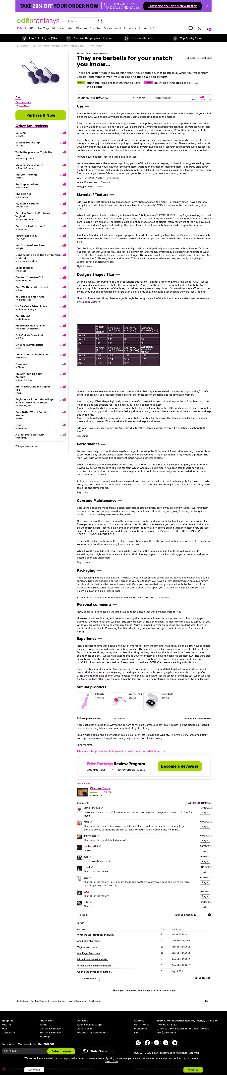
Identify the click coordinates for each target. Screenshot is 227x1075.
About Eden (47, 1020)
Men (70, 28)
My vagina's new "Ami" (29, 165)
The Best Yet (23, 193)
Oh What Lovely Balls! (29, 344)
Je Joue (85, 301)
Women (81, 28)
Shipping (7, 1020)
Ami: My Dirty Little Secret (31, 287)
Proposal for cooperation (92, 1032)
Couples (95, 28)
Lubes (143, 28)
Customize (34, 1070)
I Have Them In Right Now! (32, 354)
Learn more (111, 1061)
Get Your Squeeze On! (29, 277)
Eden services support (91, 1024)
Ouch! (19, 425)
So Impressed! (24, 267)
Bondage (130, 28)
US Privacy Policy (50, 1028)
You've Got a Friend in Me (31, 306)
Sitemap (45, 1036)
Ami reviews (97, 46)
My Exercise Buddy (27, 203)
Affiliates (82, 1020)
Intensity (99, 694)
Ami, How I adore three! (30, 226)
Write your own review (26, 446)
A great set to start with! (30, 434)
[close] (207, 6)
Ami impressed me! (27, 184)
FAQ (4, 1028)
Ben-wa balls (23, 102)
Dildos (108, 28)
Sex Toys (44, 28)
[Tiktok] (156, 1043)
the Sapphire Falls (94, 675)
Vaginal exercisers (79, 46)
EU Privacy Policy (50, 1032)
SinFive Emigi (135, 694)
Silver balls (167, 694)
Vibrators (58, 28)
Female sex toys (59, 46)
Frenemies (21, 364)
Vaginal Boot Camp (27, 142)
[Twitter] (166, 1043)
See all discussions (202, 978)
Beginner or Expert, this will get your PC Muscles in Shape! (35, 401)
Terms (43, 1024)
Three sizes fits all (26, 235)
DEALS (21, 28)
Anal (118, 28)
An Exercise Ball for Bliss (30, 325)
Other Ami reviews (31, 126)
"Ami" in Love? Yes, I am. (30, 245)
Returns (6, 1024)
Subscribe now (61, 1051)
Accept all (193, 1070)
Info (152, 28)
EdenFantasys (23, 46)
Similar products (91, 687)
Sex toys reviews (41, 46)
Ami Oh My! (22, 316)
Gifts (32, 28)
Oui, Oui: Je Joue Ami (29, 335)
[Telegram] (175, 1043)
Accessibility (84, 1028)
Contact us (8, 1032)
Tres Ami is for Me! (26, 174)
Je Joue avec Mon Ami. (29, 296)
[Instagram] (138, 1043)
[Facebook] (147, 1043)
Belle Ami (21, 132)
